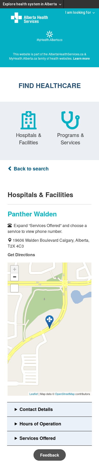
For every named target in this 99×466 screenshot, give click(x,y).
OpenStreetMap (65, 394)
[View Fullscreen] (14, 288)
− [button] (14, 277)
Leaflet (33, 394)
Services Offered (38, 438)
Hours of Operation (40, 423)
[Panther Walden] (49, 322)
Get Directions (21, 254)
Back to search (30, 168)
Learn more (81, 58)
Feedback (49, 455)
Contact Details (36, 409)
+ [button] (14, 269)
